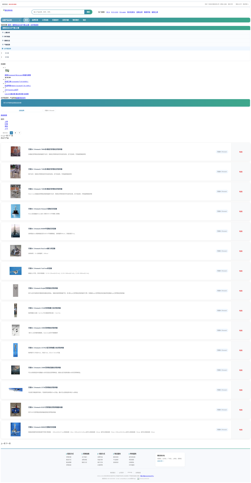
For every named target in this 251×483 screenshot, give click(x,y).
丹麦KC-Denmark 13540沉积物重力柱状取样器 (44, 308)
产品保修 (115, 459)
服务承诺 (115, 457)
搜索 (88, 12)
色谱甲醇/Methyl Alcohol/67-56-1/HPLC (18, 86)
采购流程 (84, 459)
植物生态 (7, 40)
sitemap (130, 472)
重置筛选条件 (21, 98)
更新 (6, 126)
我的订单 (230, 4)
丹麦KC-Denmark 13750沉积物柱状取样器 (43, 387)
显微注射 (139, 12)
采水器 (7, 53)
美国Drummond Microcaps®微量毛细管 (18, 75)
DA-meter (123, 12)
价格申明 (100, 465)
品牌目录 (35, 20)
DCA (108, 12)
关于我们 (84, 457)
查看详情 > (160, 461)
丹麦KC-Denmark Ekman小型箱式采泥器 (42, 209)
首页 (26, 20)
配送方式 (68, 459)
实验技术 (55, 20)
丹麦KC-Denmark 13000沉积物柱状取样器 (43, 328)
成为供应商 (132, 457)
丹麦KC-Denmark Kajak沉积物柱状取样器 (43, 288)
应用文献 (65, 20)
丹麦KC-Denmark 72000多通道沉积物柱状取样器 (45, 189)
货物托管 (68, 457)
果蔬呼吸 (147, 12)
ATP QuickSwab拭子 (11, 90)
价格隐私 (131, 462)
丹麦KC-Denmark (49, 110)
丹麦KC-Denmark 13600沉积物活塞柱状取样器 (44, 367)
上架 (6, 121)
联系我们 (76, 20)
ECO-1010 (114, 12)
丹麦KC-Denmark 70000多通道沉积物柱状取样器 (45, 149)
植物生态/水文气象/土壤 (21, 25)
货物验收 (68, 465)
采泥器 (7, 57)
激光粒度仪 (131, 12)
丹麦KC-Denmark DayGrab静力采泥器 (41, 248)
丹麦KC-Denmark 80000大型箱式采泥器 (42, 427)
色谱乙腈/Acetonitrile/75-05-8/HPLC (16, 81)
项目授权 (131, 459)
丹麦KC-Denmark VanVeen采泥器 (40, 268)
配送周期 (68, 462)
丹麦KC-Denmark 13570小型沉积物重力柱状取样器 (46, 348)
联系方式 (84, 462)
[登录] (221, 4)
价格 (6, 124)
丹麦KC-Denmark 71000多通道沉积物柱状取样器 (45, 169)
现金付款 (100, 459)
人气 (6, 128)
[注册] (225, 4)
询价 (84, 20)
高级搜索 (4, 115)
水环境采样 (34, 25)
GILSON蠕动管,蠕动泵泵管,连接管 (17, 94)
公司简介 (121, 472)
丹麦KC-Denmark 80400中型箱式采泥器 (42, 229)
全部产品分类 (7, 20)
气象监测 (7, 44)
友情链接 (138, 472)
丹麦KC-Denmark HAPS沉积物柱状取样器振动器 (45, 407)
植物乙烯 (155, 12)
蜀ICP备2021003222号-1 (147, 476)
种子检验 (7, 36)
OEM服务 (131, 465)
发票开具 (100, 457)
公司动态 (45, 20)
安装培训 (115, 462)
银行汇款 (100, 462)
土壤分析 (7, 32)
